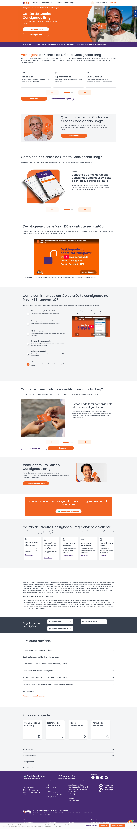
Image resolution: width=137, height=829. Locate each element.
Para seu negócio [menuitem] (47, 3)
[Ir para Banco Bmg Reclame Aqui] (106, 792)
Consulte (103, 555)
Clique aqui (72, 794)
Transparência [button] (28, 762)
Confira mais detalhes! (36, 483)
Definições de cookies (91, 825)
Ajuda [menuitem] (58, 3)
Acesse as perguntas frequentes (34, 696)
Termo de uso (49, 819)
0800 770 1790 (32, 793)
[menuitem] (69, 3)
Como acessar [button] (100, 3)
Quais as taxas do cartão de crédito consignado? (42, 657)
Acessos (113, 3)
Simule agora (74, 135)
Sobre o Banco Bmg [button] (30, 749)
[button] (84, 92)
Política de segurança (97, 819)
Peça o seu (34, 99)
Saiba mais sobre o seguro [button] (61, 99)
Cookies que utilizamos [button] (74, 819)
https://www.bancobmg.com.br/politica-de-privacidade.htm (46, 826)
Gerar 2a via (48, 558)
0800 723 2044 (51, 797)
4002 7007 (30, 790)
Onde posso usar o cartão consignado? (38, 670)
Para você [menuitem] (35, 3)
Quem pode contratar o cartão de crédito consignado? (45, 664)
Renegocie (84, 555)
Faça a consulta (68, 555)
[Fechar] (134, 825)
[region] (68, 186)
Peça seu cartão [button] (34, 448)
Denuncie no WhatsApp (69, 511)
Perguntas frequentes (98, 724)
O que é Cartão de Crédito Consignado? (39, 650)
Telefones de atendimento (53, 724)
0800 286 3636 (73, 800)
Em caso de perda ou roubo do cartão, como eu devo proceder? (48, 684)
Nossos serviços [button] (29, 755)
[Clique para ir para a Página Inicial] (26, 3)
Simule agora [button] (61, 448)
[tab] (67, 92)
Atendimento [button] (28, 768)
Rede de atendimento (76, 724)
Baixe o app (29, 555)
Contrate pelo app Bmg (36, 29)
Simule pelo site (36, 35)
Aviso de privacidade (28, 819)
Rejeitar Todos (104, 825)
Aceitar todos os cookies (117, 825)
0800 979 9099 (51, 787)
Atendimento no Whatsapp (32, 724)
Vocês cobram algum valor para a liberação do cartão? (45, 677)
